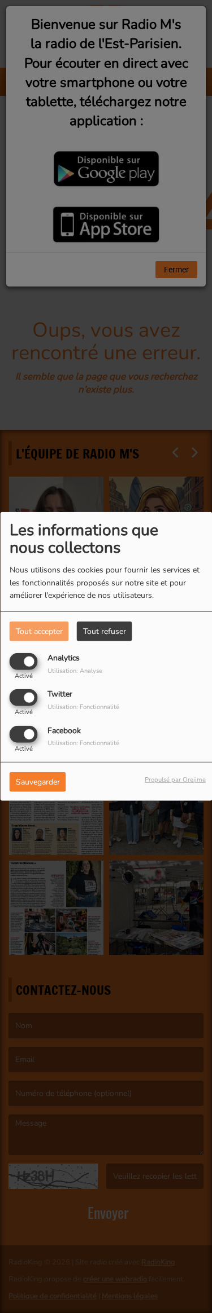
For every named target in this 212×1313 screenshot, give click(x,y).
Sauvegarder (38, 781)
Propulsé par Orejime (175, 779)
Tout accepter (39, 631)
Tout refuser (104, 631)
